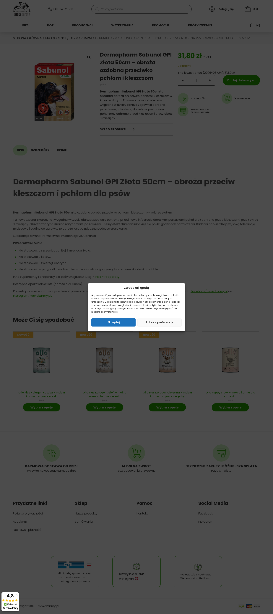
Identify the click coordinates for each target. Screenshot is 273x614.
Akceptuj (113, 322)
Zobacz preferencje (159, 322)
